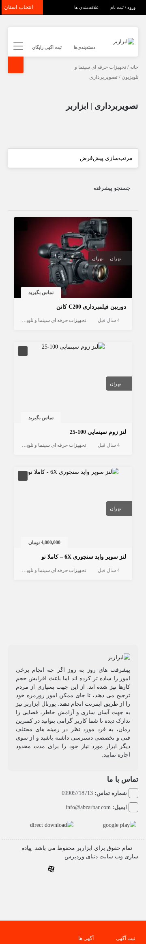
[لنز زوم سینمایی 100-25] (73, 346)
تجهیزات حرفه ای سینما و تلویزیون (51, 320)
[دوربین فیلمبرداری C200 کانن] (73, 259)
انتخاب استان (19, 7)
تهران (115, 258)
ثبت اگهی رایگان (47, 47)
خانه (134, 67)
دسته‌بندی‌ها (84, 47)
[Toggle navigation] (17, 46)
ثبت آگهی (125, 938)
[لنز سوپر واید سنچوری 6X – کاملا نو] (73, 471)
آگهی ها (86, 938)
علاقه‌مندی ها (87, 7)
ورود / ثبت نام (123, 7)
